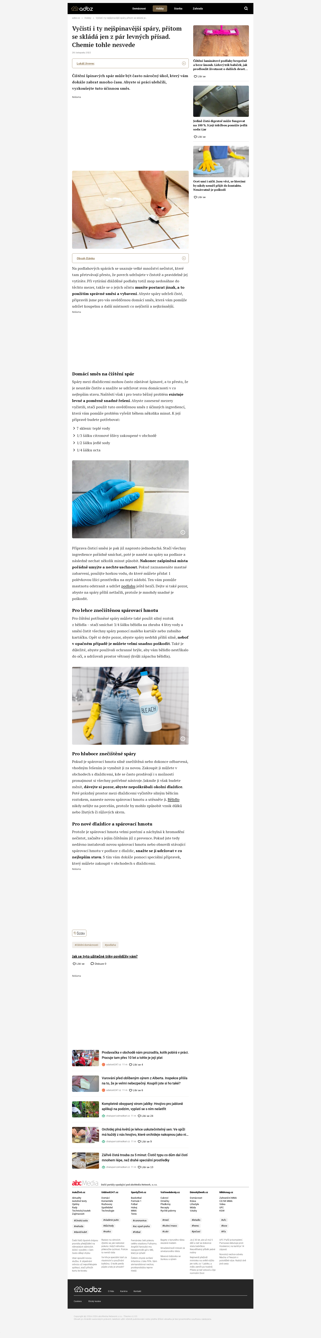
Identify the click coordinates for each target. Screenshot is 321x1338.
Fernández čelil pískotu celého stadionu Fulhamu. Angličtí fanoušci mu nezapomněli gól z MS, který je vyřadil (144, 1246)
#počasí (196, 1231)
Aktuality (76, 1197)
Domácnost (139, 8)
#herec (195, 1225)
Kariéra (123, 1291)
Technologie (107, 1210)
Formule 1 (136, 1201)
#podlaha (110, 944)
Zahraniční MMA (228, 1197)
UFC (221, 1207)
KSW (222, 1210)
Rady (74, 1207)
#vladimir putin (111, 1220)
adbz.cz (76, 18)
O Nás (111, 1291)
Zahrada (198, 8)
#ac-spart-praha (141, 1226)
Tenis (134, 1213)
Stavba (178, 8)
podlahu (128, 585)
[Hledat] (246, 8)
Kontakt (137, 1291)
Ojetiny (75, 1204)
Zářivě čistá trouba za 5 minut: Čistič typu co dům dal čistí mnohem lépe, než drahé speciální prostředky (145, 1157)
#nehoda (78, 1226)
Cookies (78, 1301)
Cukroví (164, 1197)
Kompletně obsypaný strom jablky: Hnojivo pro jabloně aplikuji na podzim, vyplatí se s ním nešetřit (142, 1106)
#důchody (108, 1225)
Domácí (105, 1197)
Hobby (160, 8)
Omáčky (164, 1201)
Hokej (134, 1207)
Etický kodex (94, 1301)
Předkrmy (165, 1204)
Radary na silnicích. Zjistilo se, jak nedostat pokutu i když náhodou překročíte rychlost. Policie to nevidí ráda (114, 1246)
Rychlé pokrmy (168, 1210)
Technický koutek (81, 1210)
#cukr (165, 1231)
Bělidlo (173, 799)
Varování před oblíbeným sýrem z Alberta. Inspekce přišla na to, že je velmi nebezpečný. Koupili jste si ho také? (144, 1080)
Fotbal (134, 1204)
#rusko (107, 1231)
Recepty (164, 1207)
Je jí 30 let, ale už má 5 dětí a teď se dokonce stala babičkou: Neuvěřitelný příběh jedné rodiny (202, 1246)
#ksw (224, 1225)
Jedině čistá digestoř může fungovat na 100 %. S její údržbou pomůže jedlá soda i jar (220, 125)
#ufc (223, 1220)
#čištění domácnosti (86, 944)
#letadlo (196, 1220)
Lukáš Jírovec (85, 63)
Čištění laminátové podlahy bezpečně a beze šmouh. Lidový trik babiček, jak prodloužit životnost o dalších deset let (220, 65)
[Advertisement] (130, 126)
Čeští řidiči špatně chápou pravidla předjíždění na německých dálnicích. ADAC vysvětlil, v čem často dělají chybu (85, 1246)
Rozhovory (106, 1204)
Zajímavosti (78, 1213)
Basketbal (136, 1197)
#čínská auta (81, 1220)
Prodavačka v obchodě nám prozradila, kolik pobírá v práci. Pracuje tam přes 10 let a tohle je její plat (145, 1055)
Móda (193, 1207)
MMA (134, 1210)
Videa (222, 1204)
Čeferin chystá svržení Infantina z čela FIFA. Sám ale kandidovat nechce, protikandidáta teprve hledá (144, 1264)
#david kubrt (80, 1232)
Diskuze (100, 963)
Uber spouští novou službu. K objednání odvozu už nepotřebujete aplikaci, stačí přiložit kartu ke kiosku (84, 1264)
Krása (193, 1201)
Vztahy (193, 1210)
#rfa (223, 1231)
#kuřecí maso (169, 1225)
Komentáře (107, 1201)
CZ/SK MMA (225, 1201)
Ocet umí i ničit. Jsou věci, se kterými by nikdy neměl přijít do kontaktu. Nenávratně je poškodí (219, 185)
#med (165, 1220)
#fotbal (136, 1232)
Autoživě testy (79, 1201)
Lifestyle (194, 1204)
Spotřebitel (107, 1207)
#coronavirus (140, 1220)
